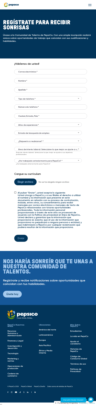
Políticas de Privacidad (75, 370)
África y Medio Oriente (45, 351)
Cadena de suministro (13, 374)
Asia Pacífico (45, 345)
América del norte (47, 329)
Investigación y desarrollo (15, 347)
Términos (92, 403)
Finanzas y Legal (15, 341)
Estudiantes (76, 331)
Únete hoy (12, 294)
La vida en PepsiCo (79, 336)
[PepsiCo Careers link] (11, 4)
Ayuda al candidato (75, 342)
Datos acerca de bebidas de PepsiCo (60, 386)
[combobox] (48, 98)
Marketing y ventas (13, 359)
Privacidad (83, 403)
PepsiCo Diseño (39, 386)
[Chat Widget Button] (91, 400)
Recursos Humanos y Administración (15, 333)
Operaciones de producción (15, 367)
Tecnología (13, 353)
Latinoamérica (46, 335)
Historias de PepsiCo (76, 350)
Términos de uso (78, 364)
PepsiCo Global (26, 386)
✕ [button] (55, 403)
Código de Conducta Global (78, 357)
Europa (42, 340)
